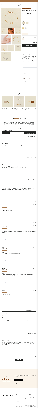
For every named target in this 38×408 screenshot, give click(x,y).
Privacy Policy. (16, 383)
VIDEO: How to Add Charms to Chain (29, 61)
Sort (28, 136)
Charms (26, 60)
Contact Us (31, 400)
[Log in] (33, 4)
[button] (19, 128)
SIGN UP (18, 380)
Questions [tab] (10, 131)
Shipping (24, 398)
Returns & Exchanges (24, 397)
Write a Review (31, 133)
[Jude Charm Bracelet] (23, 23)
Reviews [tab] (4, 131)
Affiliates (17, 398)
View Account (25, 394)
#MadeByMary (31, 398)
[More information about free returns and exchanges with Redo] (36, 42)
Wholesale (18, 401)
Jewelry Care (31, 397)
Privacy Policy (23, 406)
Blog (17, 397)
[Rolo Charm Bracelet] (27, 23)
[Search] (31, 4)
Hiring (17, 400)
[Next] (32, 102)
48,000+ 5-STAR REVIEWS (6, 381)
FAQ (30, 394)
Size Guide (35, 37)
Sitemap (34, 406)
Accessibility (18, 406)
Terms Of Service (29, 406)
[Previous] (5, 102)
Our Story (17, 394)
